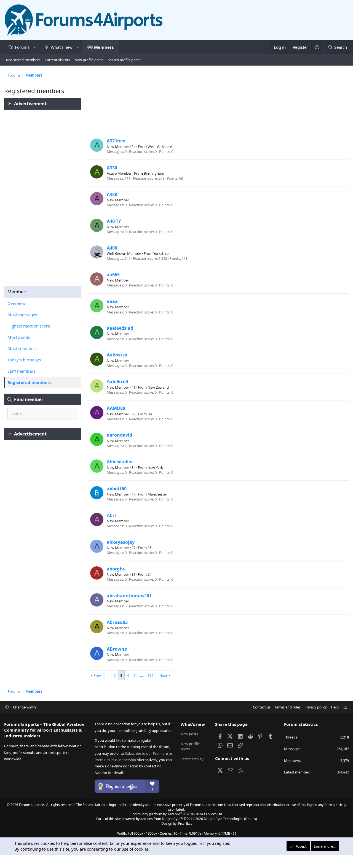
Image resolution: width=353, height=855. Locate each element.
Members (104, 47)
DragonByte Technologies (223, 818)
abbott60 (117, 489)
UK (150, 414)
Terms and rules (288, 707)
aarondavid (119, 435)
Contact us (262, 707)
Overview (16, 303)
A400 (112, 248)
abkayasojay (121, 542)
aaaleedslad (120, 328)
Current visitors (57, 59)
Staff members (21, 371)
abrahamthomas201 (129, 595)
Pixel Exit (185, 823)
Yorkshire (161, 253)
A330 (112, 168)
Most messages (22, 314)
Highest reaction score (28, 326)
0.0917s (195, 833)
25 (149, 547)
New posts (189, 733)
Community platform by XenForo (176, 814)
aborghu (116, 569)
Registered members (23, 59)
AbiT (111, 515)
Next (163, 675)
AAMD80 (116, 408)
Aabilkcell (117, 381)
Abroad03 (117, 622)
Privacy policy (315, 707)
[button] (34, 47)
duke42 (343, 772)
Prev (97, 675)
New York (155, 467)
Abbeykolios (120, 462)
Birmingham (154, 173)
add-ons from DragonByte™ (161, 818)
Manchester (157, 494)
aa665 (113, 275)
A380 (112, 194)
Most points (18, 337)
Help (335, 707)
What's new (62, 47)
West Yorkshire (160, 146)
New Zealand (158, 387)
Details (250, 818)
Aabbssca (117, 355)
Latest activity (192, 758)
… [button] (141, 675)
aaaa (112, 301)
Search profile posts (124, 59)
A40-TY (114, 221)
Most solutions (21, 348)
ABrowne (117, 649)
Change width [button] (24, 707)
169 (150, 675)
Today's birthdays (24, 359)
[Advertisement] (42, 195)
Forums (22, 47)
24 (149, 574)
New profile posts (88, 59)
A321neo (116, 141)
